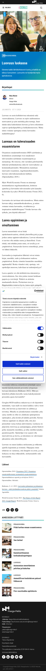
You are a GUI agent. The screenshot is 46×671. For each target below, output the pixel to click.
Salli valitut (23, 371)
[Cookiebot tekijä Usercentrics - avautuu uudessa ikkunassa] (34, 291)
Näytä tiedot (34, 357)
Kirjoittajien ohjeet (7, 643)
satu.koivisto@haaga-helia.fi (29, 622)
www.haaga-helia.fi (8, 632)
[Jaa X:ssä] (12, 510)
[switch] (40, 335)
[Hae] (41, 7)
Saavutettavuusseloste (9, 646)
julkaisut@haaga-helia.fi (9, 629)
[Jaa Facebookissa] (8, 510)
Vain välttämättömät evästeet (23, 378)
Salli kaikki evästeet (23, 364)
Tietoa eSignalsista (8, 640)
